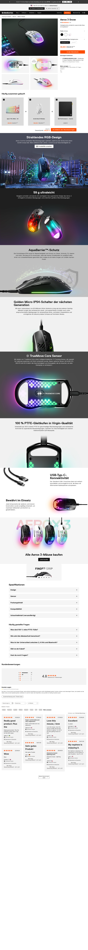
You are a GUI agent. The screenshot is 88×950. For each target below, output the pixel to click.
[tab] (59, 13)
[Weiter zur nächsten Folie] (78, 2)
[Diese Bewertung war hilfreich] (15, 743)
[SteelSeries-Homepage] (8, 13)
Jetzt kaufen (45, 560)
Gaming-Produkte (6, 16)
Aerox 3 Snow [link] (21, 16)
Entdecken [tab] (31, 12)
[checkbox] (4, 100)
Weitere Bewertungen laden (44, 777)
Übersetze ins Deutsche (10, 739)
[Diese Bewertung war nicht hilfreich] (18, 743)
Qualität (15, 709)
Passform (9, 709)
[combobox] (20, 703)
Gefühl (40, 709)
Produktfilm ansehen (45, 146)
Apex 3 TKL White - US (12, 118)
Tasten (31, 709)
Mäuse (14, 16)
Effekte (20, 709)
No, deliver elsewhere (51, 8)
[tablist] (26, 13)
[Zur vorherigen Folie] (9, 2)
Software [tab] (24, 12)
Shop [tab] (17, 12)
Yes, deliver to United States (36, 8)
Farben (4, 709)
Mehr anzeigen (47, 709)
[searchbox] (6, 703)
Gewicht (26, 709)
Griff (36, 709)
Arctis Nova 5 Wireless (39, 118)
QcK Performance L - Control (65, 118)
